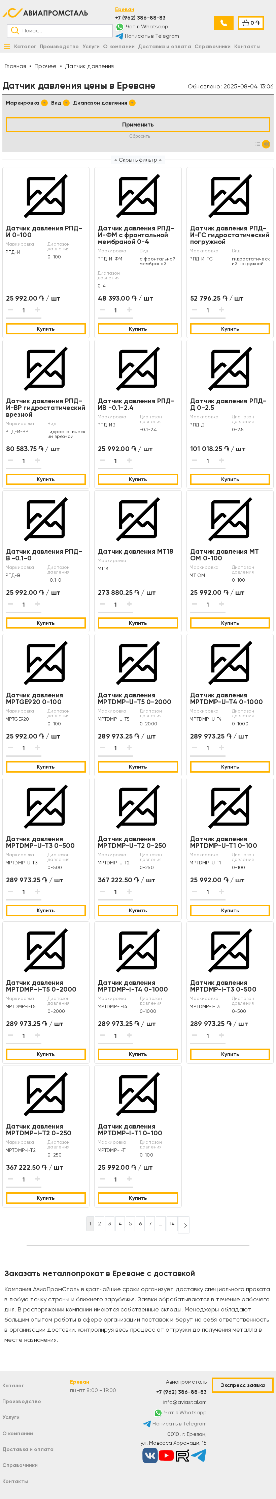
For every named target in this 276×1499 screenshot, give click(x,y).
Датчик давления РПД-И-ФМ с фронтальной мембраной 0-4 (136, 235)
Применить (138, 124)
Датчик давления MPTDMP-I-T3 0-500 (223, 985)
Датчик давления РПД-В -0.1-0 (44, 554)
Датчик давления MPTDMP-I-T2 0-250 (39, 1129)
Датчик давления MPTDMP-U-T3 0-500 (40, 842)
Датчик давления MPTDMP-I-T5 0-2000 (41, 985)
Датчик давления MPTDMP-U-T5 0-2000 (134, 698)
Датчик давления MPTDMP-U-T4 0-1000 (226, 698)
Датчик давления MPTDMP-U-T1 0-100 (223, 842)
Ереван (124, 9)
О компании (17, 1433)
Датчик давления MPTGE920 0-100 (34, 698)
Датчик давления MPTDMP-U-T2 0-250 (132, 842)
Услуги (11, 1417)
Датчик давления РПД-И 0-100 (44, 231)
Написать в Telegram (151, 36)
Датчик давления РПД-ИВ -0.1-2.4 (136, 404)
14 (172, 1223)
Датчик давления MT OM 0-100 (224, 554)
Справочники (20, 1465)
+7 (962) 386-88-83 (140, 18)
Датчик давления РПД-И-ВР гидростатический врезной (45, 407)
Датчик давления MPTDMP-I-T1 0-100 (130, 1129)
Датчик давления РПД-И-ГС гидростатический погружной (229, 235)
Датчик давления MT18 (135, 551)
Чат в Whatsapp (146, 26)
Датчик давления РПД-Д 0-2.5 (228, 404)
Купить (46, 329)
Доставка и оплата (28, 1449)
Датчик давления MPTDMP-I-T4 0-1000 (133, 985)
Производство (21, 1401)
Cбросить (139, 136)
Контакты (15, 1481)
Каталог (13, 1385)
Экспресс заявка (242, 1385)
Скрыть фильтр (138, 160)
